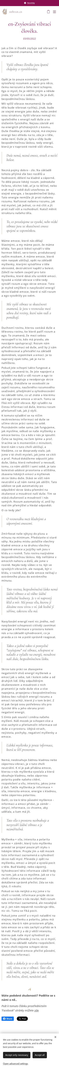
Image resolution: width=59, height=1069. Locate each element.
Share (9, 1018)
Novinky (31, 3)
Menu (54, 12)
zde (36, 1010)
